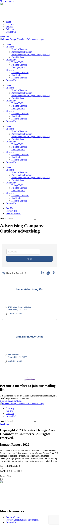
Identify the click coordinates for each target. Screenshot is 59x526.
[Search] (35, 219)
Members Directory (20, 72)
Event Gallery (17, 57)
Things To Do (17, 62)
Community (11, 59)
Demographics (18, 67)
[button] (3, 273)
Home (8, 44)
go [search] (31, 259)
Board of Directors (19, 49)
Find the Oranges (19, 65)
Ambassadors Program (21, 52)
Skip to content (7, 1)
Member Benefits (19, 77)
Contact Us (11, 80)
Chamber (10, 46)
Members (10, 70)
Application (16, 75)
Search (3, 218)
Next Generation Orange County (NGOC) (30, 54)
